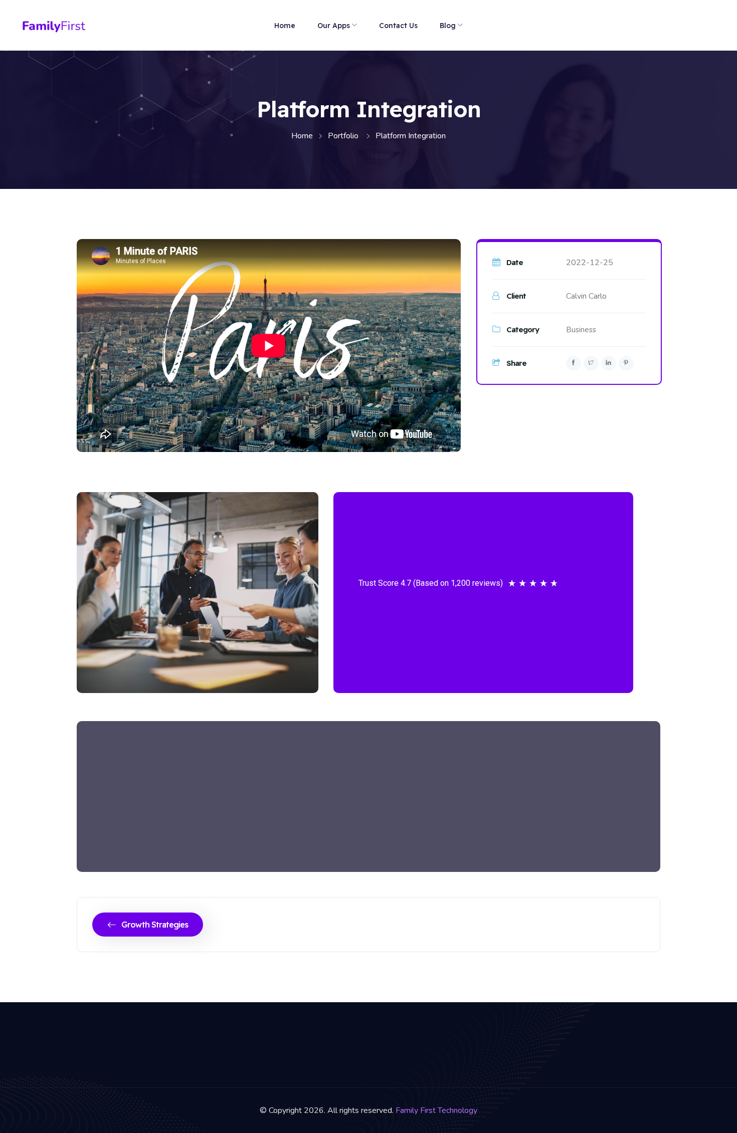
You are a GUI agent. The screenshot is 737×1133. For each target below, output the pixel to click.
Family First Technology (436, 1110)
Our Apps (333, 25)
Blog (448, 25)
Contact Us (398, 25)
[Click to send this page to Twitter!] (591, 363)
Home (284, 25)
